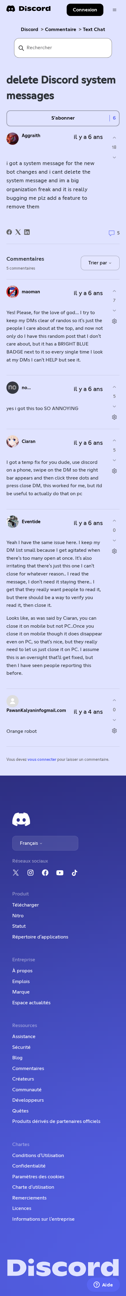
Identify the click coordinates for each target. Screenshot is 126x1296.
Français (29, 843)
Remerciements (29, 1197)
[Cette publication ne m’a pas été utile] (114, 157)
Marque (21, 992)
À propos (22, 970)
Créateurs (23, 1079)
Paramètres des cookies (38, 1176)
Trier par (98, 262)
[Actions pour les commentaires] (114, 321)
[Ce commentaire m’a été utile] (114, 291)
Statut (19, 926)
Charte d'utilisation (33, 1187)
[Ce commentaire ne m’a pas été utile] (114, 310)
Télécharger (25, 905)
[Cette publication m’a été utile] (114, 137)
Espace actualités (31, 1002)
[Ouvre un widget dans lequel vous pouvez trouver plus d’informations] (103, 1285)
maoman (31, 292)
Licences (21, 1208)
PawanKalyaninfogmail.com (36, 710)
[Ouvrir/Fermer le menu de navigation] (115, 10)
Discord (29, 29)
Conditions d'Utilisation (38, 1155)
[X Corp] (18, 232)
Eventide (31, 522)
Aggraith (31, 135)
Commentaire (60, 29)
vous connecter (42, 760)
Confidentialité (29, 1166)
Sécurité (21, 1047)
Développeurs (28, 1100)
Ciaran (28, 441)
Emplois (21, 981)
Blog (17, 1057)
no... (26, 387)
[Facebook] (9, 232)
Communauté (27, 1089)
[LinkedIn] (27, 232)
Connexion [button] (85, 9)
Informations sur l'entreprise (43, 1219)
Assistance (23, 1036)
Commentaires (28, 1068)
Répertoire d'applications (40, 936)
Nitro (18, 915)
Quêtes (20, 1110)
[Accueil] (28, 10)
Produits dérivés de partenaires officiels (56, 1121)
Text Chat (94, 29)
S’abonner (63, 118)
